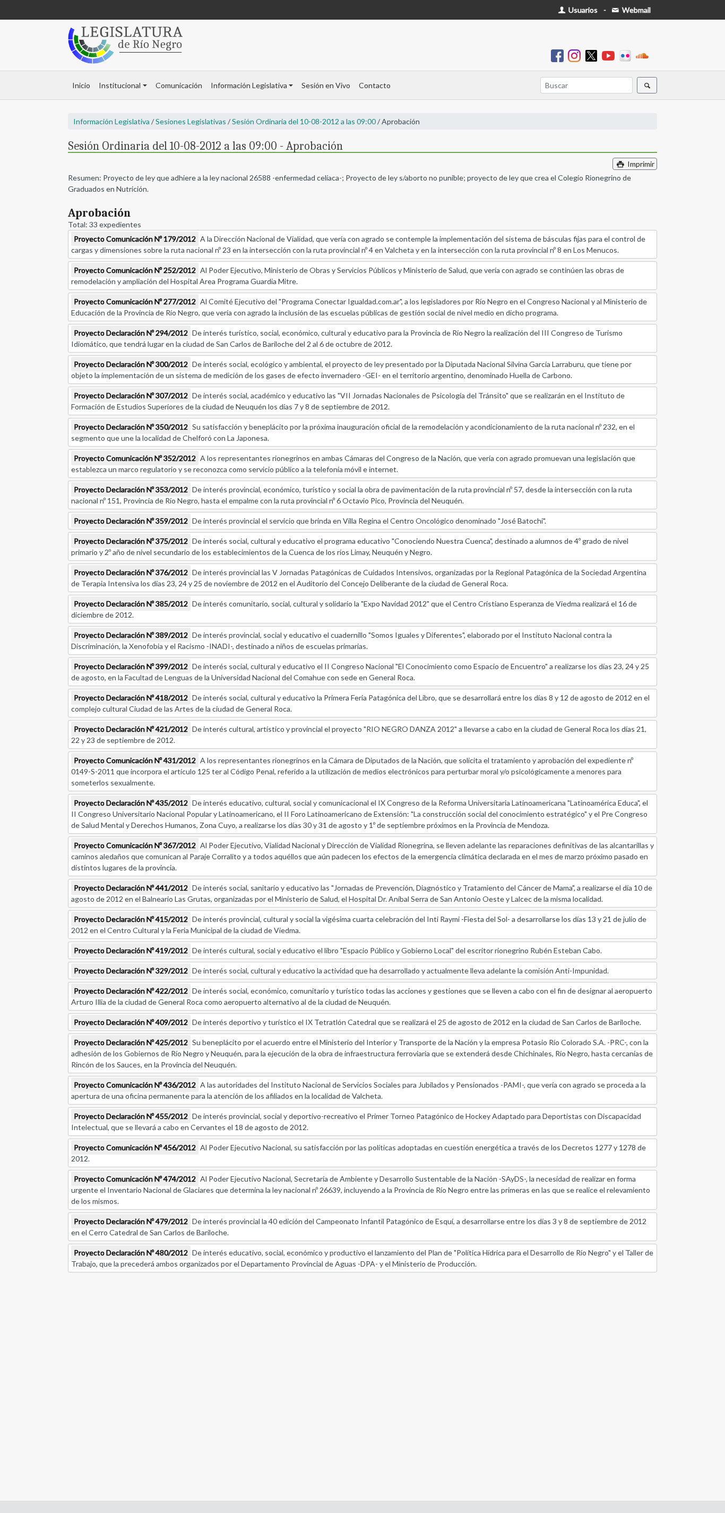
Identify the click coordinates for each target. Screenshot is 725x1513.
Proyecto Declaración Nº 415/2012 (131, 919)
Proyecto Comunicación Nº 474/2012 (135, 1178)
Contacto (375, 85)
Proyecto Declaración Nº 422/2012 (131, 990)
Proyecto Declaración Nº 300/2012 (131, 364)
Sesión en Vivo (325, 85)
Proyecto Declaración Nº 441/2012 (131, 887)
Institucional (120, 85)
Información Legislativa (249, 85)
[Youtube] (610, 54)
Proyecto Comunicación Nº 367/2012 (135, 845)
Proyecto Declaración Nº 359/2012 (131, 520)
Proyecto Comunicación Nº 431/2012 (135, 760)
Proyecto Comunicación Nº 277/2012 (135, 301)
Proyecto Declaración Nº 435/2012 (131, 802)
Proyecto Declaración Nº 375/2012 (131, 540)
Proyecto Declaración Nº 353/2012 (131, 489)
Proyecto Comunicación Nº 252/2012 (135, 270)
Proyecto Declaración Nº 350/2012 (131, 426)
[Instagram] (576, 54)
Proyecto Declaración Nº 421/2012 (131, 728)
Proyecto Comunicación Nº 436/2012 (135, 1084)
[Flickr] (627, 54)
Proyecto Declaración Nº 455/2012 (131, 1116)
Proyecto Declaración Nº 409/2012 (131, 1022)
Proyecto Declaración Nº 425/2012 (131, 1042)
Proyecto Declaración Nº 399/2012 (131, 666)
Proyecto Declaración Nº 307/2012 (131, 395)
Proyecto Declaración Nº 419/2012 (131, 950)
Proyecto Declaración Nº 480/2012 (131, 1252)
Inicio (81, 85)
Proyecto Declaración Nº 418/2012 (131, 697)
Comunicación (179, 85)
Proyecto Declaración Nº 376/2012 (131, 572)
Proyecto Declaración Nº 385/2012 (131, 603)
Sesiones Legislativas (191, 121)
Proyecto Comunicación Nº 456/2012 (135, 1147)
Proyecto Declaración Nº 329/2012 (131, 970)
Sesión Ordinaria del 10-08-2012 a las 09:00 (304, 121)
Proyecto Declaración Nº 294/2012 (131, 332)
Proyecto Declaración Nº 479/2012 (131, 1221)
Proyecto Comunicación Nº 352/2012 (135, 458)
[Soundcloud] (644, 54)
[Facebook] (559, 54)
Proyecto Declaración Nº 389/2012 (131, 634)
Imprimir (640, 163)
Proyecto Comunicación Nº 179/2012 (135, 238)
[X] (593, 54)
